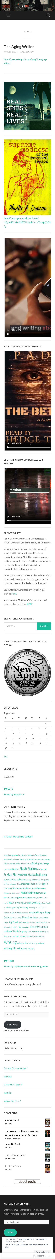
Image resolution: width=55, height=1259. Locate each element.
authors (30, 855)
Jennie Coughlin (40, 884)
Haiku (32, 874)
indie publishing (15, 884)
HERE (14, 594)
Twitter (9, 961)
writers (27, 936)
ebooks (29, 863)
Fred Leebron (41, 869)
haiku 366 (7, 880)
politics (43, 903)
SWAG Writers (41, 922)
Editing (35, 863)
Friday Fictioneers (15, 874)
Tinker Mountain (22, 927)
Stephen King (24, 922)
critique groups (15, 863)
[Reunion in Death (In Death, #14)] (47, 1173)
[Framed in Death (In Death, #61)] (47, 1150)
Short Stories (29, 917)
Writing (10, 942)
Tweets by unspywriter (14, 794)
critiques (23, 863)
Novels (12, 902)
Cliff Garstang (45, 859)
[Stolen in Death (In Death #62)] (47, 1127)
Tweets (8, 789)
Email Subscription (15, 996)
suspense (32, 922)
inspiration (26, 884)
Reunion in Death (13, 1166)
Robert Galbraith (11, 1158)
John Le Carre (8, 888)
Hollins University (38, 880)
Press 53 (48, 903)
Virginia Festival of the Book (33, 931)
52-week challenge (10, 855)
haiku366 (41, 874)
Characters (37, 859)
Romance (33, 912)
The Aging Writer (19, 46)
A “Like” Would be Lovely (18, 837)
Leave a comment (26, 52)
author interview (21, 855)
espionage (44, 863)
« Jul (5, 756)
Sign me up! (12, 1025)
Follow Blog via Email (17, 1204)
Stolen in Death (12, 1120)
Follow (10, 1232)
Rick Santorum (40, 908)
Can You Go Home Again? (15, 1068)
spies (6, 922)
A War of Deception (40, 855)
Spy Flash (13, 922)
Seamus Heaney (16, 918)
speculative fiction (42, 918)
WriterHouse (17, 936)
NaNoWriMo (28, 892)
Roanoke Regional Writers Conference (16, 913)
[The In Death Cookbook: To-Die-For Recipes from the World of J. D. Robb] (47, 1136)
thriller (13, 927)
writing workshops (25, 948)
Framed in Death (12, 1144)
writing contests (38, 943)
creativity (7, 863)
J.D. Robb (8, 1123)
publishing (8, 908)
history (29, 880)
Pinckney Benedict (24, 903)
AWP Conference (13, 859)
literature (17, 888)
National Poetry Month (34, 898)
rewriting (31, 908)
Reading (16, 908)
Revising (24, 907)
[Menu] (8, 15)
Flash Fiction (28, 869)
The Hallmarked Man (15, 1155)
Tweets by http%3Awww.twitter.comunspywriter (26, 966)
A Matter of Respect (13, 1085)
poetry (36, 902)
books (30, 859)
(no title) (8, 1076)
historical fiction (18, 879)
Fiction (15, 869)
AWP (6, 859)
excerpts (8, 869)
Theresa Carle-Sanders (13, 1138)
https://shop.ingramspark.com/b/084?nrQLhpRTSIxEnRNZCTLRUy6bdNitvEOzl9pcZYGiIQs (27, 222)
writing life (10, 948)
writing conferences (24, 943)
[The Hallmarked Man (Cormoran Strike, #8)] (47, 1161)
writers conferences (37, 936)
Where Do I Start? (12, 1101)
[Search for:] (27, 626)
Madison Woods (31, 888)
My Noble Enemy (14, 893)
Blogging (23, 859)
